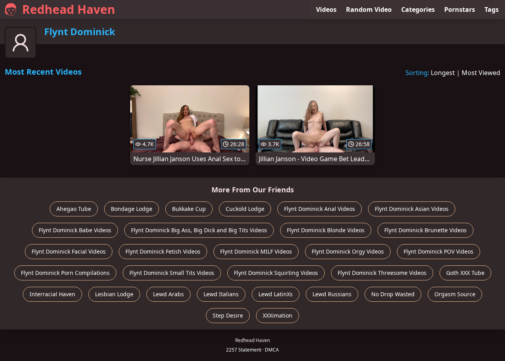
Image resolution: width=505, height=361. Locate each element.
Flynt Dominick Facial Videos (69, 251)
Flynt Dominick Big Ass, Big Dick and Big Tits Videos (199, 230)
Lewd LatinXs (275, 294)
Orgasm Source (454, 294)
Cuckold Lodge (245, 208)
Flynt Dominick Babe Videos (75, 230)
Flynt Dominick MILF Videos (256, 251)
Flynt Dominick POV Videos (438, 251)
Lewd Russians (332, 294)
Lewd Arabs (168, 294)
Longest (443, 72)
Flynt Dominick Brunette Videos (425, 230)
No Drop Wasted (393, 294)
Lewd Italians (221, 294)
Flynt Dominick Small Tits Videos (171, 272)
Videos (326, 9)
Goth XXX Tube (465, 272)
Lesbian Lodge (114, 294)
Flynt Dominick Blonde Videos (326, 230)
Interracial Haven (52, 294)
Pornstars (459, 9)
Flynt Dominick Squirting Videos (276, 272)
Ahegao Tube (73, 208)
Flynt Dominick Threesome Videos (382, 272)
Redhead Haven (68, 9)
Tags (491, 9)
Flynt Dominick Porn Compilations (65, 272)
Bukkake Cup (189, 208)
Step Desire (228, 315)
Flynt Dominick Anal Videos (319, 208)
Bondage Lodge (131, 208)
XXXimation (277, 315)
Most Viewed (481, 72)
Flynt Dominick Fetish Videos (162, 251)
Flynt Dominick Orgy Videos (348, 251)
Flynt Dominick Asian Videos (412, 208)
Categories (418, 9)
